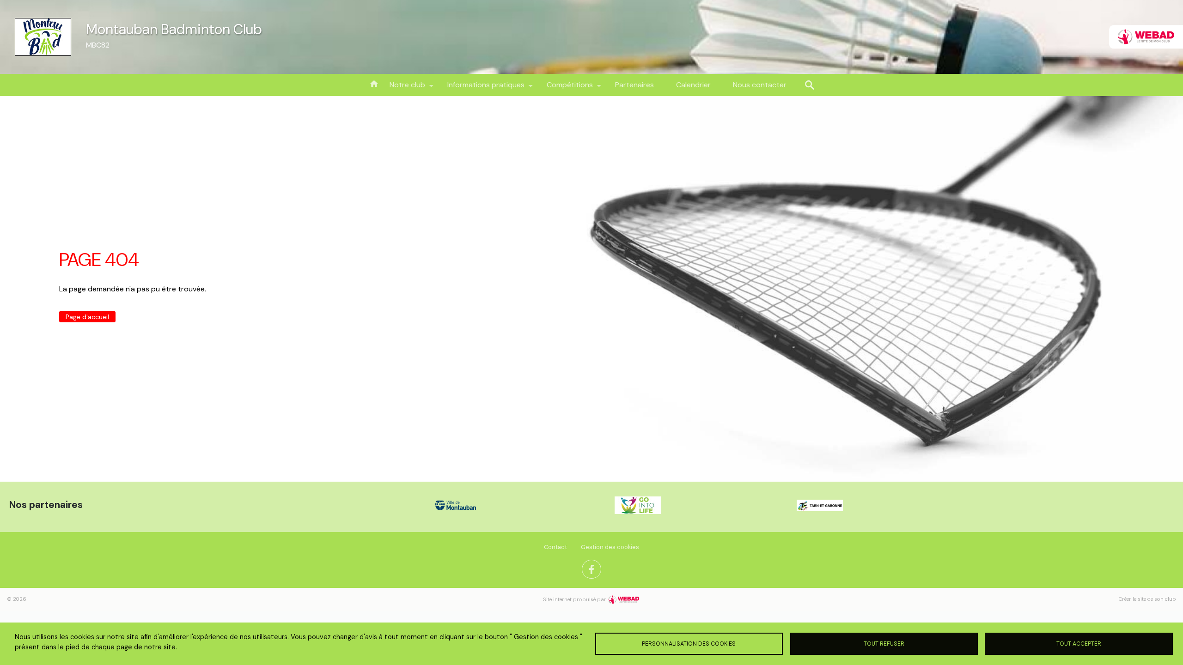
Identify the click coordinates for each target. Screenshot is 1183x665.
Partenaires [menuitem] (634, 85)
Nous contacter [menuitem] (760, 85)
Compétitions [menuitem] (564, 88)
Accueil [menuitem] (373, 83)
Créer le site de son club (1147, 599)
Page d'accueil (87, 316)
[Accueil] (43, 37)
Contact (555, 547)
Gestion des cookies (610, 547)
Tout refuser (884, 643)
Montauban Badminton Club (174, 29)
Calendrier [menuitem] (693, 85)
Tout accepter (1078, 643)
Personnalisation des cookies (689, 643)
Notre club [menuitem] (401, 88)
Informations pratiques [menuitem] (480, 88)
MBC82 (98, 45)
